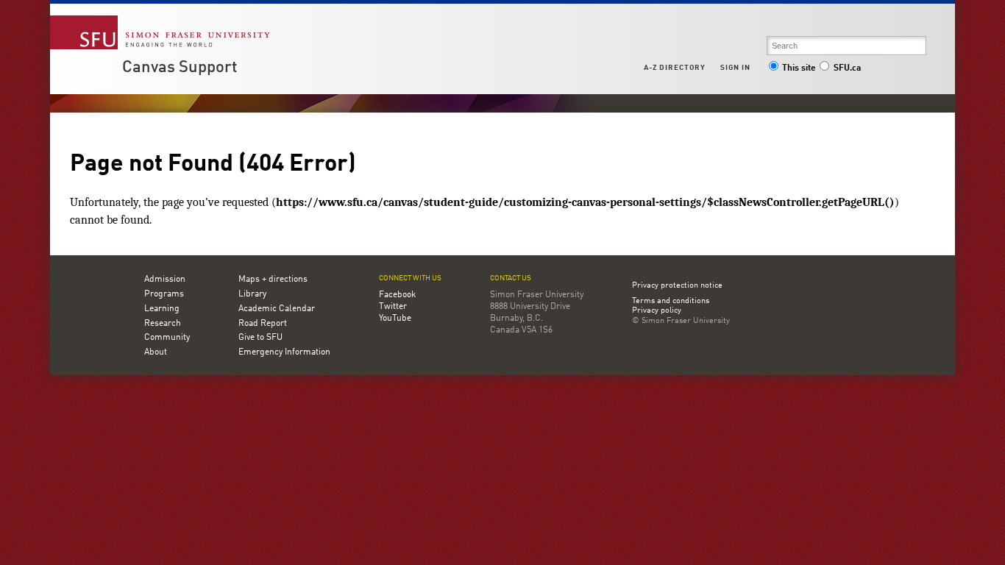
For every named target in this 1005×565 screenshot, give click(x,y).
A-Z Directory (675, 67)
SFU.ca (847, 68)
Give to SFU (260, 337)
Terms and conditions (670, 301)
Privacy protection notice (677, 286)
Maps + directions (273, 279)
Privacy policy (656, 311)
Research (162, 323)
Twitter (393, 306)
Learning (162, 309)
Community (167, 337)
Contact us (510, 278)
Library (252, 294)
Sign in (735, 67)
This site (799, 68)
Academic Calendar (276, 309)
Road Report (262, 323)
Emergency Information (284, 352)
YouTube (395, 318)
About (155, 352)
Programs (164, 294)
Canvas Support (180, 68)
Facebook (397, 295)
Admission (164, 279)
